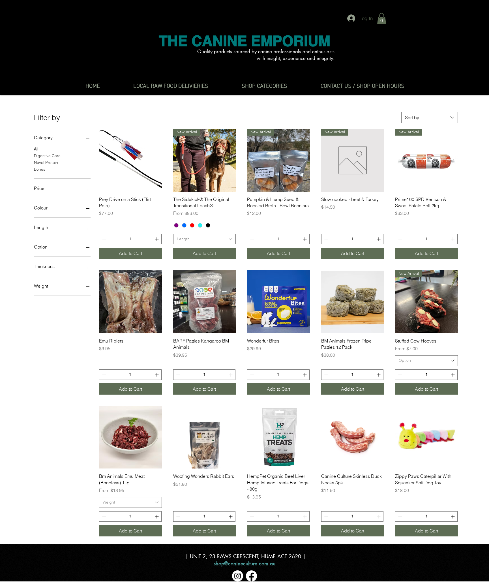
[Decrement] (103, 239)
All (36, 148)
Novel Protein (46, 162)
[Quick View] (130, 160)
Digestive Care (47, 155)
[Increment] (157, 239)
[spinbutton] (130, 239)
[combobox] (429, 117)
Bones (39, 169)
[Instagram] (237, 575)
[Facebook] (251, 575)
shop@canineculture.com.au (244, 563)
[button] (381, 18)
